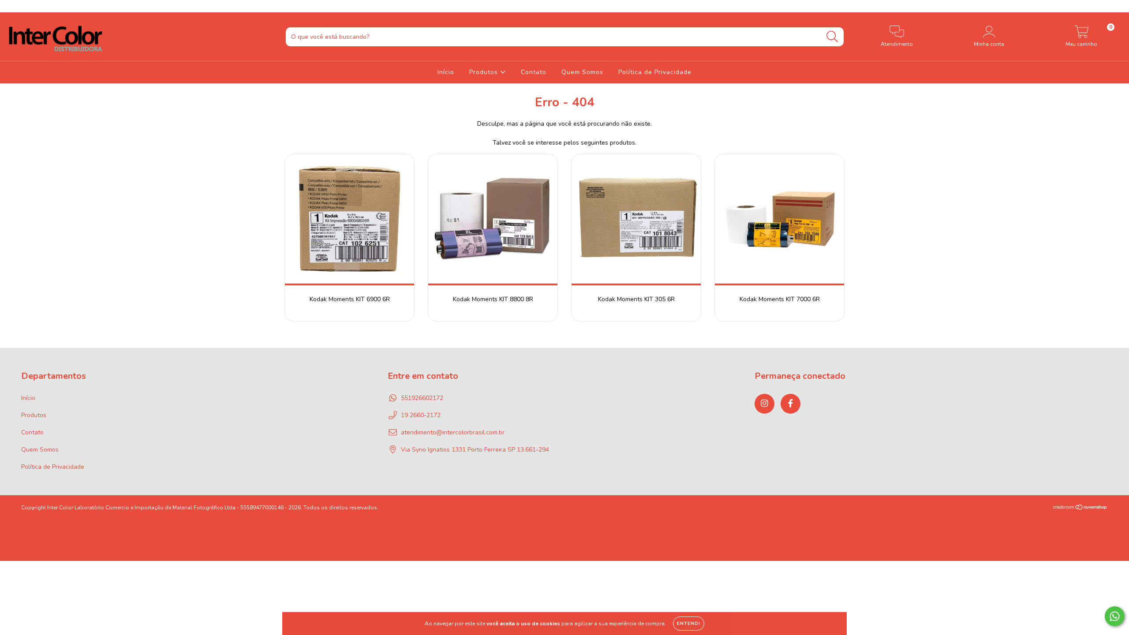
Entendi (688, 623)
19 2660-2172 (421, 415)
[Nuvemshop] (1080, 508)
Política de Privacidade (655, 72)
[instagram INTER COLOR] (13, 6)
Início (445, 72)
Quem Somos (582, 72)
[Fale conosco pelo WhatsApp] (1115, 616)
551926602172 (422, 398)
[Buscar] (832, 36)
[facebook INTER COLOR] (25, 6)
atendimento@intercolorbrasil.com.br (453, 432)
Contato (533, 72)
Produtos (484, 72)
